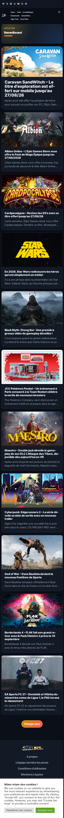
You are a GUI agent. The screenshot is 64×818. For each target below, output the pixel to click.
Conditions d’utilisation (32, 768)
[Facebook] (3, 4)
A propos (32, 756)
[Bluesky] (18, 4)
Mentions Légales (32, 774)
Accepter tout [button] (45, 810)
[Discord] (26, 4)
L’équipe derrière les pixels (32, 762)
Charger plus (32, 723)
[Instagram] (11, 4)
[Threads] (22, 4)
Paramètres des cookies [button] (19, 810)
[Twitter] (7, 4)
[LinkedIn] (15, 4)
